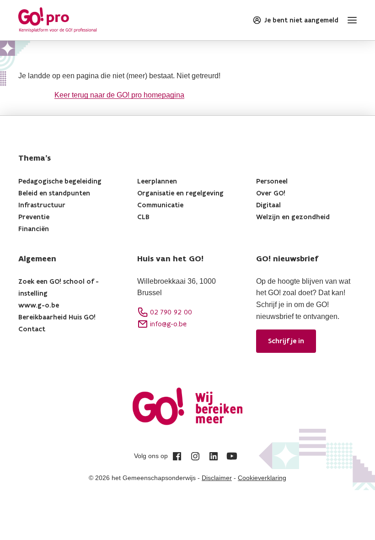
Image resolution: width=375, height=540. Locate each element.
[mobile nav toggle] (350, 20)
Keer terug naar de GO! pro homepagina (119, 95)
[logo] (57, 20)
